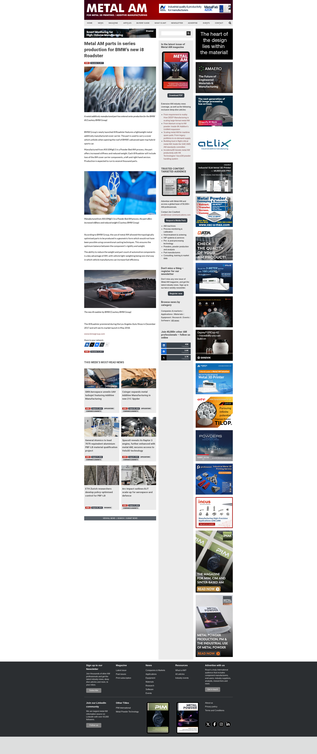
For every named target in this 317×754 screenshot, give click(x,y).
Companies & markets (171, 311)
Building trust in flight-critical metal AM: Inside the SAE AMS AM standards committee (177, 144)
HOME (89, 23)
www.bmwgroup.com (94, 334)
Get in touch (212, 689)
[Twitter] (92, 345)
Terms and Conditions (214, 710)
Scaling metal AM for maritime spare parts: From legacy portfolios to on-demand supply (177, 135)
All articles (180, 674)
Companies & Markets (93, 411)
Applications (109, 408)
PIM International (123, 708)
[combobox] (176, 33)
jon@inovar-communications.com (175, 215)
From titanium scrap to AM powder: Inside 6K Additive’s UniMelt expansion (176, 126)
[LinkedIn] (87, 345)
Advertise (193, 23)
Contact (219, 23)
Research (107, 507)
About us (209, 703)
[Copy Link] (102, 345)
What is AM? (160, 23)
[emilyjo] (97, 345)
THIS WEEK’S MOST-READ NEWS (104, 362)
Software (165, 320)
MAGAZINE (113, 23)
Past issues (121, 674)
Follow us (94, 725)
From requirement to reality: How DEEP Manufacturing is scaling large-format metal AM (177, 118)
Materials (178, 314)
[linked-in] (228, 724)
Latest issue (121, 670)
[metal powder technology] (188, 718)
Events (206, 23)
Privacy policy (211, 707)
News (100, 23)
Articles (127, 23)
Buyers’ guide (142, 23)
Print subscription (123, 678)
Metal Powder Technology (127, 712)
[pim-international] (158, 718)
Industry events (182, 678)
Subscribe (93, 690)
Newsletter (177, 23)
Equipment (166, 317)
